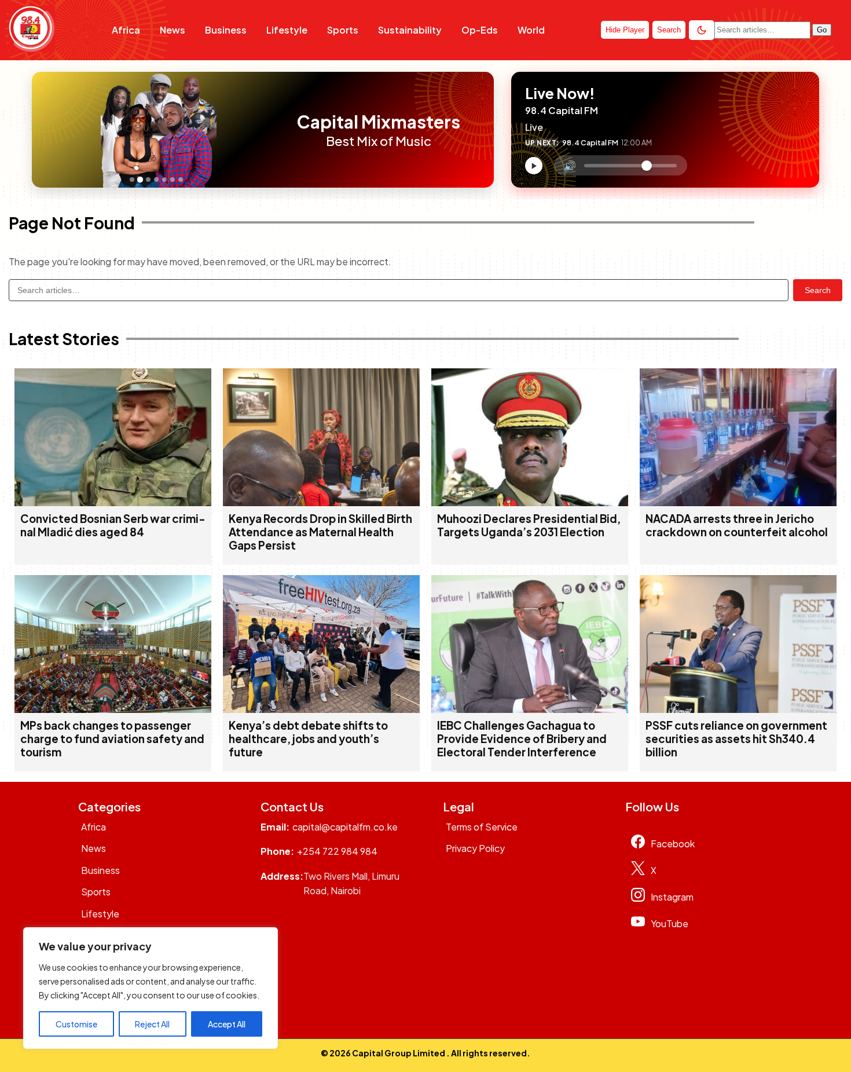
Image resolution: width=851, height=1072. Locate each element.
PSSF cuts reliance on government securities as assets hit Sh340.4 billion (736, 739)
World (531, 30)
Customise (76, 1024)
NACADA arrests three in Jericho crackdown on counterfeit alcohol (736, 525)
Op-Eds (479, 30)
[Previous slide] (44, 129)
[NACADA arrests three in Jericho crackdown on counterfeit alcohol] (738, 502)
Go (822, 29)
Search (818, 290)
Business (226, 30)
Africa (126, 30)
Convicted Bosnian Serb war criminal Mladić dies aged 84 (113, 525)
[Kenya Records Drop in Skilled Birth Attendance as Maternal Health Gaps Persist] (321, 502)
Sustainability (410, 30)
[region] (150, 988)
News (172, 30)
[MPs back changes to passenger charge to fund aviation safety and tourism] (112, 709)
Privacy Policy (475, 848)
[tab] (132, 179)
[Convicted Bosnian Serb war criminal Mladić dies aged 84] (112, 502)
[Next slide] (274, 129)
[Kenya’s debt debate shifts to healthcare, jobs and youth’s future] (321, 709)
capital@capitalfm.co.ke (345, 827)
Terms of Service (482, 827)
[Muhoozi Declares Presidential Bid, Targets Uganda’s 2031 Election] (529, 502)
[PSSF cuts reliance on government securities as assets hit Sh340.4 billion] (738, 709)
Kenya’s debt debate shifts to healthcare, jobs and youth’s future (308, 739)
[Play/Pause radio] (533, 165)
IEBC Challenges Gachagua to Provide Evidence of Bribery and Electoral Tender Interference (522, 739)
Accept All (226, 1024)
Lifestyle (286, 30)
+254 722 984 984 (337, 851)
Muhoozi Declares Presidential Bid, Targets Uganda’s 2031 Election (529, 525)
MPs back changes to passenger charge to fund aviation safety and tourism (112, 739)
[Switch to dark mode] (701, 30)
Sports (342, 30)
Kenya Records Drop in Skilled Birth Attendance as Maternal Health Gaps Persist (320, 532)
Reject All (152, 1024)
